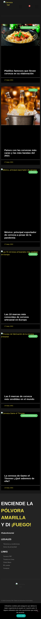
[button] (20, 6)
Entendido (21, 616)
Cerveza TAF (7, 556)
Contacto (6, 568)
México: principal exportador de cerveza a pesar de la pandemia (20, 235)
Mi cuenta (6, 565)
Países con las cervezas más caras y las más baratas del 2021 (20, 153)
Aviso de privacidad (10, 547)
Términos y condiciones (11, 544)
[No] (37, 611)
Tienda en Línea (8, 559)
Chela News (7, 562)
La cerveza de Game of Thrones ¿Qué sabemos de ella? (19, 478)
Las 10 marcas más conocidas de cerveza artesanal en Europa (16, 317)
